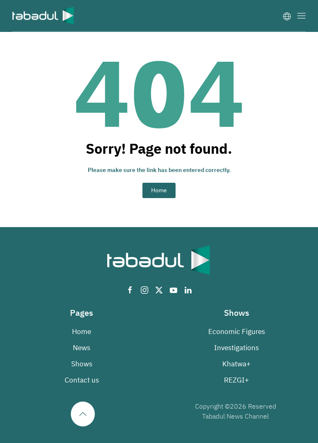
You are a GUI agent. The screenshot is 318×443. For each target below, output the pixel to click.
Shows (81, 364)
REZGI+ (236, 380)
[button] (301, 15)
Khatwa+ (236, 364)
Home (159, 190)
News (81, 348)
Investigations (236, 348)
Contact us (82, 380)
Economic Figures (236, 332)
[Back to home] (43, 15)
